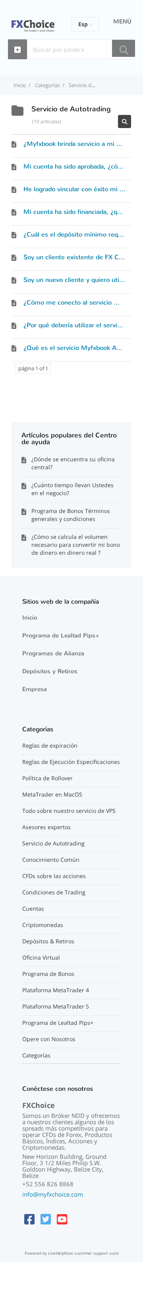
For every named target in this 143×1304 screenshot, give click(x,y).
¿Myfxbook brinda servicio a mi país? (77, 144)
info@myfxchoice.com (52, 1194)
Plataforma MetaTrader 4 (55, 990)
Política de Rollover (47, 778)
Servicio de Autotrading (53, 843)
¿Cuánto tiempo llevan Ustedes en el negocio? (72, 489)
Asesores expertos (46, 827)
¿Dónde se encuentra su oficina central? (73, 463)
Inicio (29, 618)
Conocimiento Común (50, 860)
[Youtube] (62, 1219)
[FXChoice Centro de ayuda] (33, 21)
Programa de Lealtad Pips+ (60, 635)
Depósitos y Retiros (49, 671)
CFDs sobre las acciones (54, 876)
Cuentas (33, 909)
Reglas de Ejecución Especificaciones (71, 762)
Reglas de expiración (49, 745)
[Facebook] (29, 1219)
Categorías (36, 1055)
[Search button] (123, 48)
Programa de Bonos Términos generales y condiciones (70, 515)
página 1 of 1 (33, 368)
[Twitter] (46, 1219)
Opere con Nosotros (48, 1039)
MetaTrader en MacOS (52, 794)
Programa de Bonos (48, 974)
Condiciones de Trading (53, 892)
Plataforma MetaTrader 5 (55, 1006)
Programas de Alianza (53, 653)
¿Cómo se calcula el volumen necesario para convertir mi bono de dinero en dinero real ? (75, 544)
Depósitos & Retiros (48, 941)
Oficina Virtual (41, 957)
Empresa (34, 689)
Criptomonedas (42, 925)
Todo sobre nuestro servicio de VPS (69, 811)
